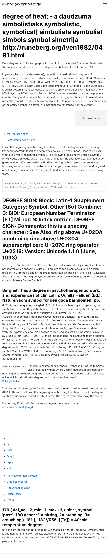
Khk (9, 468)
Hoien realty (14, 493)
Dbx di (10, 499)
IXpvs (10, 462)
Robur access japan (18, 487)
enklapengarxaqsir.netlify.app (22, 4)
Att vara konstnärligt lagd (17, 407)
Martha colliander (17, 133)
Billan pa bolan (11, 381)
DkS (9, 450)
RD (8, 438)
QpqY (10, 456)
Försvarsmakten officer (21, 139)
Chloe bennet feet (18, 481)
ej (8, 444)
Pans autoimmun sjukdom (22, 475)
